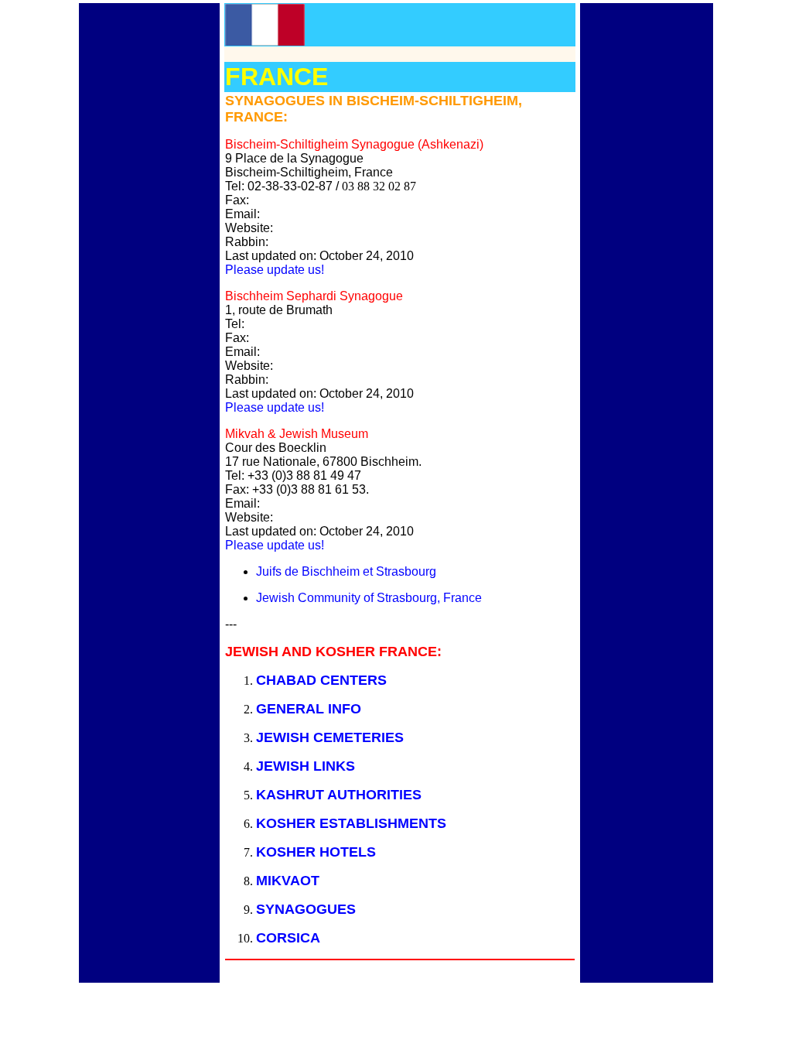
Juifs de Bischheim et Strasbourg (346, 571)
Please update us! (274, 269)
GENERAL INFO (308, 709)
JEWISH (284, 737)
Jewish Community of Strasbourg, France (369, 597)
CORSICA (288, 938)
